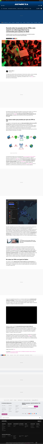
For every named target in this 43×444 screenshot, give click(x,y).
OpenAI (10, 22)
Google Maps (17, 22)
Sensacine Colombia (14, 438)
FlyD (14, 349)
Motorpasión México (26, 436)
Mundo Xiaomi (4, 430)
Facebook (39, 8)
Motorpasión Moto (26, 426)
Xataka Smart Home (3, 429)
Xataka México (4, 435)
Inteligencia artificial (17, 406)
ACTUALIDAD (5, 8)
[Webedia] (4, 421)
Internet (32, 22)
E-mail (16, 38)
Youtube (29, 413)
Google (39, 22)
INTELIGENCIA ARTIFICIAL (12, 8)
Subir (39, 421)
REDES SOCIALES (20, 8)
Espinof (14, 426)
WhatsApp (10, 411)
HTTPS (27, 163)
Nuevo (39, 5)
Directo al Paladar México (21, 436)
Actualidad (10, 405)
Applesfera (3, 427)
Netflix (3, 411)
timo (16, 409)
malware (29, 335)
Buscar (39, 418)
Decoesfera (32, 426)
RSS (32, 413)
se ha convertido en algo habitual (29, 156)
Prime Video (28, 22)
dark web (17, 158)
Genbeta (21, 4)
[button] (11, 70)
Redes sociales (4, 409)
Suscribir (35, 406)
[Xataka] (0, 0)
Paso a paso (3, 405)
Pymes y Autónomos (37, 426)
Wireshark (14, 249)
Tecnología (35, 22)
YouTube (24, 22)
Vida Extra (9, 426)
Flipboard (38, 8)
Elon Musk (13, 22)
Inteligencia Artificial (17, 411)
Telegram (41, 8)
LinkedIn (36, 413)
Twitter (36, 8)
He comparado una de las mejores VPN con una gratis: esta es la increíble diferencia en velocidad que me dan (28, 241)
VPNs (32, 76)
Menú (4, 5)
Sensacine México (14, 436)
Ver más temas (4, 414)
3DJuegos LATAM (10, 435)
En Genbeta (21, 239)
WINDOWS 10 (26, 8)
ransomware (23, 161)
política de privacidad (33, 408)
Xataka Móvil (3, 426)
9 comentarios (9, 38)
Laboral (10, 409)
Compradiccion (32, 427)
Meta (21, 22)
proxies (31, 163)
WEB (30, 8)
